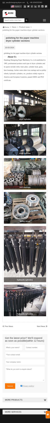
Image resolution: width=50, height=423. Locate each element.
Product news (24, 27)
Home (6, 27)
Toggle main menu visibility (44, 20)
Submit (10, 386)
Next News (41, 326)
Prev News (8, 326)
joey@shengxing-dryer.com (15, 2)
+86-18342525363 (36, 2)
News (14, 27)
